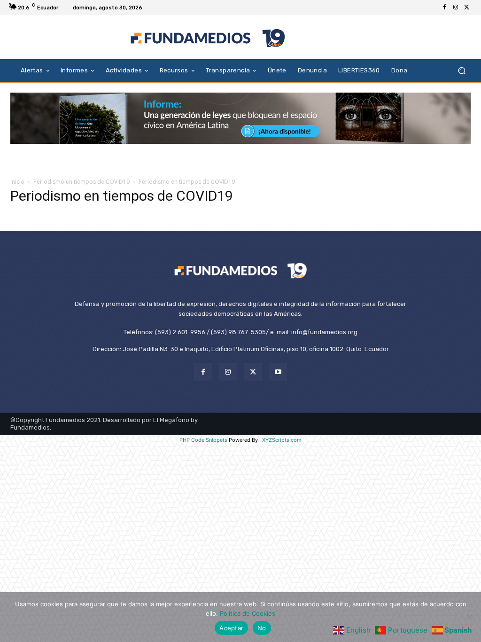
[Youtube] (278, 372)
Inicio (17, 182)
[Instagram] (455, 7)
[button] (461, 70)
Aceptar (231, 628)
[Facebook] (444, 7)
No (261, 628)
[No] (469, 617)
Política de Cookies (247, 613)
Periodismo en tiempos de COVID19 (81, 182)
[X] (467, 7)
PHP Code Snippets (203, 440)
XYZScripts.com (282, 440)
